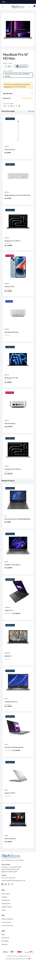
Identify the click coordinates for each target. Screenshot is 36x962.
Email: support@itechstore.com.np (13, 880)
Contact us (8, 87)
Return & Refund (7, 919)
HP (5, 516)
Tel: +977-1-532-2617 (8, 878)
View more (31, 111)
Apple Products (7, 907)
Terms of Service (7, 926)
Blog (3, 934)
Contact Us (5, 938)
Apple (7, 146)
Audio (3, 910)
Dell (6, 698)
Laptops (4, 897)
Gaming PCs (6, 894)
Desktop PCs (6, 900)
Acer (6, 561)
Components (6, 903)
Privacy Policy (6, 922)
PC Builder (5, 941)
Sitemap (4, 944)
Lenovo (7, 607)
